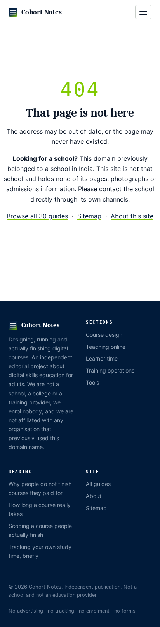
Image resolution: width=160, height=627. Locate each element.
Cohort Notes (41, 12)
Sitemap (89, 216)
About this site (132, 216)
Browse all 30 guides (37, 216)
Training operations (110, 370)
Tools (92, 382)
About (93, 496)
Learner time (102, 358)
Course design (104, 334)
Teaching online (105, 346)
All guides (98, 484)
